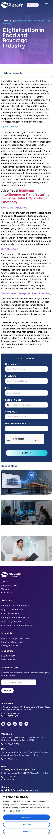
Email (8, 388)
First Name (11, 364)
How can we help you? (16, 423)
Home (5, 21)
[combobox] (8, 404)
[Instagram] (15, 724)
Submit (26, 452)
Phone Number (13, 400)
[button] (47, 5)
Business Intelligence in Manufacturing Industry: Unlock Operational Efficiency (25, 196)
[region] (26, 815)
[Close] (50, 794)
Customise (26, 824)
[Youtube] (9, 724)
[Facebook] (21, 724)
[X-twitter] (26, 724)
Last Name (10, 376)
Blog (12, 21)
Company (10, 411)
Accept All (26, 817)
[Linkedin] (3, 724)
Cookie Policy (18, 811)
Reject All (26, 831)
